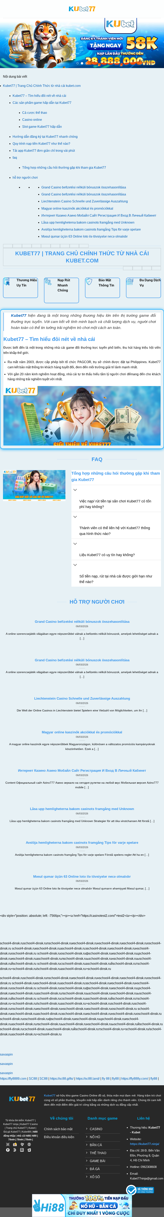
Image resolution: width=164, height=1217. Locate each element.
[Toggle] (75, 490)
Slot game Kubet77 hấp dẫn (42, 126)
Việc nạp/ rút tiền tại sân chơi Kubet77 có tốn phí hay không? (115, 504)
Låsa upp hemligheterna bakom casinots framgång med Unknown (87, 222)
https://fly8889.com (13, 1078)
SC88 (33, 1078)
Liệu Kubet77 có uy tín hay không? (107, 555)
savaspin (6, 1054)
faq (15, 157)
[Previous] (8, 43)
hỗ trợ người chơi (25, 177)
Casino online (32, 119)
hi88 (34, 1135)
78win (11, 1139)
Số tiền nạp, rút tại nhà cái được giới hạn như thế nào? (115, 579)
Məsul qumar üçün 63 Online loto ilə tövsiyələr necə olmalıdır (84, 236)
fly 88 (106, 1078)
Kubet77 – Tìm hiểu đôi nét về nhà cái (40, 95)
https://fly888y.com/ (134, 1078)
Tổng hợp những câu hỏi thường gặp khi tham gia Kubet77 (64, 167)
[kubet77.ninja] (82, 9)
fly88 (115, 1078)
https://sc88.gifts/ (61, 1078)
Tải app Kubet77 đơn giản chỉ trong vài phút (44, 150)
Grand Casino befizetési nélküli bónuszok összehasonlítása (83, 187)
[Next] (155, 43)
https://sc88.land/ (88, 1078)
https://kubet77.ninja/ (144, 1144)
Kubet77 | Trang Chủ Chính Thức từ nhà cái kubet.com (42, 85)
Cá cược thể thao (34, 112)
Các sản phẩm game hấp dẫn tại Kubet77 (42, 102)
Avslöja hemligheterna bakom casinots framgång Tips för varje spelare (91, 229)
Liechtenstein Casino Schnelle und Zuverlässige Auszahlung (84, 201)
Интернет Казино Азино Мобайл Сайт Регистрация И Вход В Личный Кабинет (98, 215)
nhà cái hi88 (24, 1135)
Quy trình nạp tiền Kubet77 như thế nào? (41, 143)
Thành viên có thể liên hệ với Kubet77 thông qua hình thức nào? (114, 531)
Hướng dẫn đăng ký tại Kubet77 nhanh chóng (45, 136)
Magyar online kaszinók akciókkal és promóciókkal (77, 208)
